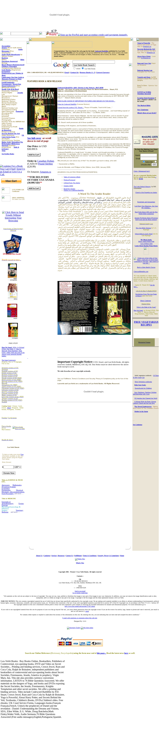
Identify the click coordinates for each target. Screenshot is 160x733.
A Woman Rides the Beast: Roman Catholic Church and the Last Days (144, 402)
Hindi (9, 408)
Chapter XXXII (68, 186)
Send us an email (80, 591)
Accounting (6, 46)
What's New (80, 563)
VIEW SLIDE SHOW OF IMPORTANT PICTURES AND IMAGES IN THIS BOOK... (86, 101)
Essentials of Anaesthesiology (7, 502)
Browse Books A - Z (87, 72)
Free (22, 454)
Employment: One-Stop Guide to (13, 78)
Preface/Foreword (69, 180)
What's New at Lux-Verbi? (146, 113)
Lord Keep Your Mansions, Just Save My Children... (146, 207)
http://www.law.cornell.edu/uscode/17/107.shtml (80, 606)
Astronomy (6, 485)
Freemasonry (7, 84)
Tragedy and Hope (143, 77)
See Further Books (8, 154)
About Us (39, 555)
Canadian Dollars (45, 161)
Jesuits (20, 92)
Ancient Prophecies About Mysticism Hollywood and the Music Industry (146, 218)
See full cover (34, 138)
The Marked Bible (144, 105)
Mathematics (17, 485)
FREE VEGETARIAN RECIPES (146, 323)
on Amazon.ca (145, 58)
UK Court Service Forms (13, 136)
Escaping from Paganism (145, 98)
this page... (101, 653)
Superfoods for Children (143, 388)
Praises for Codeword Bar (74, 190)
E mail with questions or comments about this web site (79, 618)
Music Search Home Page (146, 241)
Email (67, 72)
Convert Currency (103, 72)
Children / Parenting (9, 66)
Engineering (6, 490)
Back (138, 267)
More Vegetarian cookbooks (143, 382)
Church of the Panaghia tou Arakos (146, 192)
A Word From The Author (72, 183)
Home (122, 555)
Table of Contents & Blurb (72, 177)
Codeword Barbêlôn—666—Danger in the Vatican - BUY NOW (80, 88)
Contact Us (74, 72)
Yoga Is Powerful (143, 43)
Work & (16, 147)
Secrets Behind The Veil (11, 133)
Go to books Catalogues (80, 593)
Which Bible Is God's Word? (144, 234)
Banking (5, 58)
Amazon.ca (45, 172)
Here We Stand (138, 310)
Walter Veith (6, 142)
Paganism (19, 111)
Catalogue (47, 555)
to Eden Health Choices (147, 267)
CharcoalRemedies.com (141, 271)
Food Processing (8, 493)
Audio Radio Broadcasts (11, 54)
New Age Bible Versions (143, 228)
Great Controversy (9, 86)
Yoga (3, 150)
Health (4, 89)
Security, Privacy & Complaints (108, 555)
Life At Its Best (12, 89)
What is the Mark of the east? (146, 307)
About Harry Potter (144, 56)
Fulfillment (78, 555)
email (87, 611)
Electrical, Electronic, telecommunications (13, 491)
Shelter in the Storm (141, 411)
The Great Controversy (9, 360)
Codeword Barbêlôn (101, 51)
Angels (4, 48)
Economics (6, 71)
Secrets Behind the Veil (146, 49)
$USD (141, 179)
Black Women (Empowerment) (13, 65)
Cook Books (6, 70)
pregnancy (5, 149)
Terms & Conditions (90, 555)
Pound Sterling (45, 163)
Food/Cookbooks (8, 82)
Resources (61, 555)
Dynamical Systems (9, 487)
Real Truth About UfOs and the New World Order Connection (146, 213)
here (126, 653)
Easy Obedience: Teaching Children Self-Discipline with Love (144, 393)
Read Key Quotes (69, 189)
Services (54, 555)
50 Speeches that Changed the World (145, 398)
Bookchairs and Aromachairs (146, 202)
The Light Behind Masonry (142, 186)
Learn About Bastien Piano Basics (146, 246)
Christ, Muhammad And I (142, 171)
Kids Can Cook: (140, 385)
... (155, 177)
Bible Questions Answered (13, 60)
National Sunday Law (144, 70)
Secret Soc (17, 84)
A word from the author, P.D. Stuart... (71, 107)
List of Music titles (146, 243)
